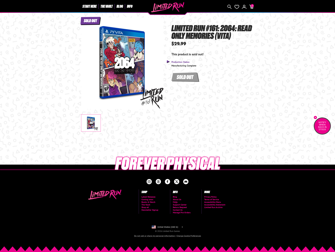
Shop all (145, 207)
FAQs (175, 202)
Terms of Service (211, 199)
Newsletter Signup (149, 210)
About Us (177, 199)
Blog (120, 6)
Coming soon (147, 199)
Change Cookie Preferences (189, 235)
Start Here (89, 6)
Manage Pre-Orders (182, 212)
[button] (85, 61)
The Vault (106, 6)
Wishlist (236, 7)
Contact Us (178, 210)
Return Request (180, 207)
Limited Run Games (167, 7)
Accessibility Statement (214, 204)
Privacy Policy (210, 196)
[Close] (315, 117)
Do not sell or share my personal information (154, 235)
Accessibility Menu (212, 202)
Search (229, 7)
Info (129, 6)
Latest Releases (148, 196)
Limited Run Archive (213, 207)
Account (244, 7)
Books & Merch (148, 202)
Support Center (180, 204)
